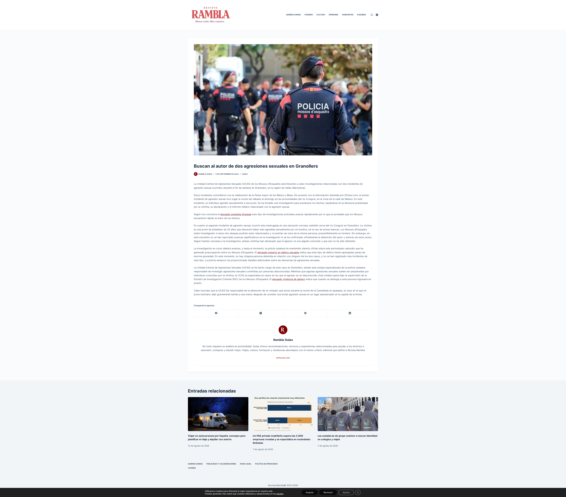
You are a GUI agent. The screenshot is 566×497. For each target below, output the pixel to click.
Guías (245, 174)
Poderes (309, 15)
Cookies (192, 468)
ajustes (280, 493)
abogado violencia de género (288, 279)
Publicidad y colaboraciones (221, 464)
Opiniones (333, 15)
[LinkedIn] (350, 313)
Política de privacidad (266, 464)
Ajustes (346, 492)
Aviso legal (245, 464)
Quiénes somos (293, 15)
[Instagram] (377, 15)
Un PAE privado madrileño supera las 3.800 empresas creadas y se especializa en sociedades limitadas (281, 439)
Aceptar (310, 492)
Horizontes (347, 15)
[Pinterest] (305, 313)
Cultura (320, 15)
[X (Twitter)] (260, 313)
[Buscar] (372, 15)
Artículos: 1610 (283, 358)
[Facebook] (216, 313)
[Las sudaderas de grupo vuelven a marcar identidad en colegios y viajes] (348, 414)
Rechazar (328, 492)
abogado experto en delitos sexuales (278, 252)
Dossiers (361, 15)
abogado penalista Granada (235, 214)
